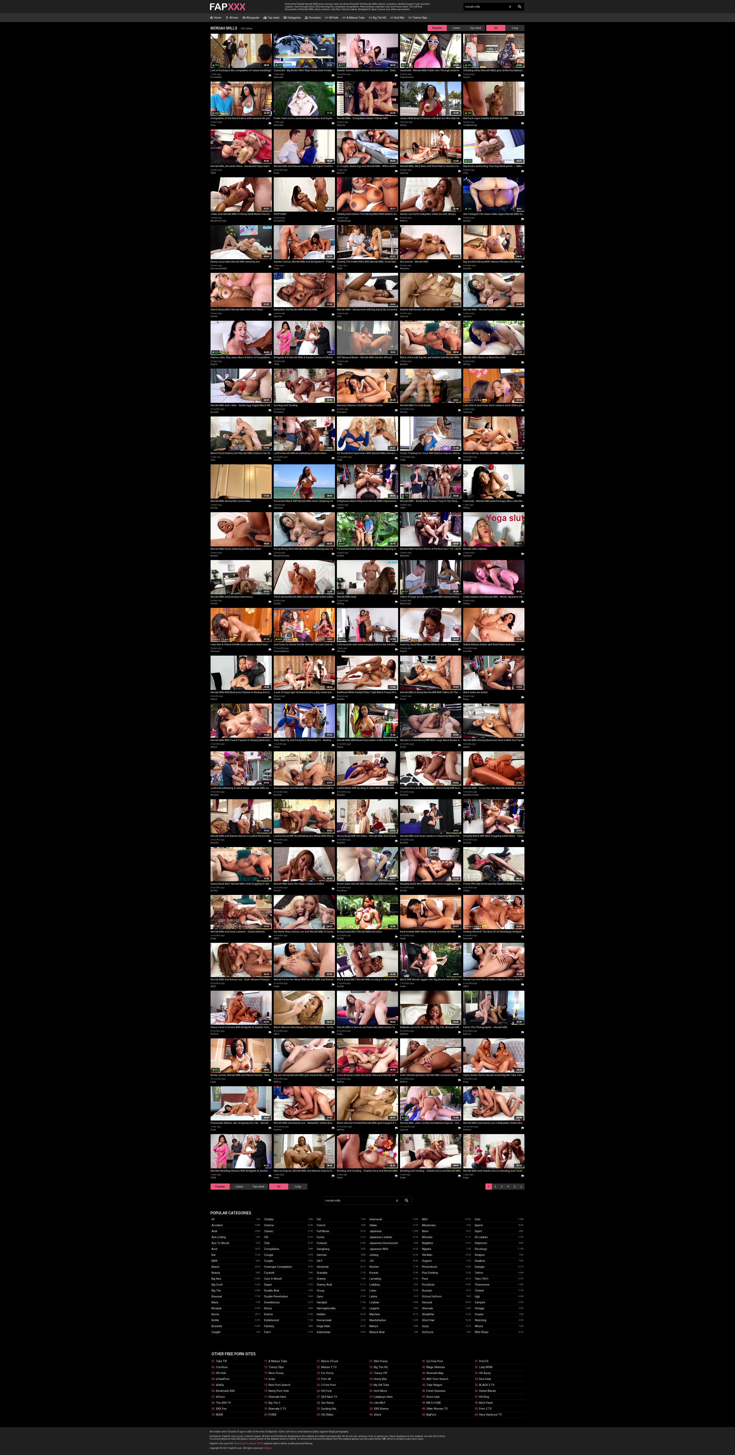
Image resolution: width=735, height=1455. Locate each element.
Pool (425, 1278)
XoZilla (214, 316)
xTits (465, 173)
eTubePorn (222, 1379)
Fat (319, 1219)
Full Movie (323, 1231)
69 (213, 1219)
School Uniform (432, 1296)
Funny (320, 1237)
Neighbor (427, 1243)
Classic (268, 1231)
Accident (217, 1225)
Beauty (216, 1272)
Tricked (479, 1290)
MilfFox (403, 221)
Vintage (479, 1308)
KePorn (341, 173)
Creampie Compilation (278, 1267)
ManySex (404, 268)
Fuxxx (276, 173)
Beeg (466, 699)
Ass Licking (219, 1237)
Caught (216, 1332)
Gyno (320, 1296)
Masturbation (377, 1320)
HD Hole (331, 18)
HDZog (466, 364)
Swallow (480, 1261)
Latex (372, 1290)
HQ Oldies (327, 1414)
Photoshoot (429, 1267)
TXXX (213, 173)
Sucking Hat (328, 1408)
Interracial (375, 1219)
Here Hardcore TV (490, 1414)
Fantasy (269, 1326)
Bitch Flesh (486, 1402)
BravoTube (405, 603)
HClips (466, 603)
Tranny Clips (417, 18)
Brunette (217, 1326)
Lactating (375, 1278)
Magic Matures (435, 1367)
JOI (371, 1261)
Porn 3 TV (485, 1408)
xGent (377, 1414)
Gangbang (323, 1249)
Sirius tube (433, 1397)
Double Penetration (276, 1296)
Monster (427, 1237)
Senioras (467, 412)
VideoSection (407, 77)
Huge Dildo (323, 1326)
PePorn (214, 1034)
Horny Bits (380, 1379)
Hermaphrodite (326, 1308)
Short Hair (428, 1320)
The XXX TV (223, 1402)
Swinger (480, 1267)
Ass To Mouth (220, 1243)
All (495, 27)
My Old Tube (381, 1385)
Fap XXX (228, 7)
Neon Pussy (276, 1373)
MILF (425, 1219)
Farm (267, 1332)
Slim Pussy (381, 1361)
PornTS (483, 1361)
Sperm (479, 1225)
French (321, 1225)
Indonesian (324, 1332)
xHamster (278, 77)
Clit (266, 1237)
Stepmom (481, 1243)
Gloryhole (323, 1267)
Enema (268, 1314)
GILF (320, 1261)
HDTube (341, 651)
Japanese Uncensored (383, 1243)
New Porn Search (279, 1385)
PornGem (279, 412)
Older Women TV (437, 1408)
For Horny (327, 1373)
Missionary (429, 1225)
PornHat (467, 651)
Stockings (481, 1249)
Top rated (271, 18)
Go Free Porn (434, 1361)
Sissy (425, 1326)
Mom (425, 1231)
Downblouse (272, 1302)
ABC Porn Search (437, 1379)
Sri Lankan (481, 1237)
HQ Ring (484, 1397)
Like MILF (380, 1402)
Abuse (268, 1448)
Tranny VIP (380, 1373)
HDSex (466, 508)
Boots (215, 1314)
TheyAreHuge (470, 125)
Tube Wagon (434, 1385)
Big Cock (217, 1284)
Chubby (269, 1219)
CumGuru (222, 1367)
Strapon (480, 1255)
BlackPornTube (218, 221)
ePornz (220, 1397)
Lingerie (374, 1308)
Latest (456, 27)
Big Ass (216, 1278)
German (322, 1255)
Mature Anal (377, 1332)
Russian (427, 1290)
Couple (268, 1261)
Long (515, 27)
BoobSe (467, 268)
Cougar (268, 1255)
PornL (403, 699)
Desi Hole (485, 1379)
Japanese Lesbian (380, 1237)
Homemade (324, 1320)
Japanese (375, 1231)
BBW (214, 1261)
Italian (373, 1225)
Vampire (480, 1302)
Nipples (426, 1249)
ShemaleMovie (281, 651)
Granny (321, 1278)
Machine (374, 1314)
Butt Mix (397, 18)
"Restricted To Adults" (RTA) (248, 1443)
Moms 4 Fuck (329, 1361)
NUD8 (219, 1414)
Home (215, 18)
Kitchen (374, 1267)
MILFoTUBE (433, 1402)
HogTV (466, 77)
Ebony (268, 1308)
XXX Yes (221, 1408)
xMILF (276, 938)
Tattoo (479, 1272)
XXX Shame (381, 1408)
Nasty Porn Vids (279, 1391)
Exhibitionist (271, 1320)
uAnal (340, 77)
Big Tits (216, 1290)
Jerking (373, 1255)
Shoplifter (428, 1314)
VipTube (467, 556)
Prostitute (428, 1284)
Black (215, 1302)
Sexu (213, 125)
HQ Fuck (326, 1391)
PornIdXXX (216, 77)
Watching (480, 1320)
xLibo (272, 1379)
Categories (292, 18)
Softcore (427, 1332)
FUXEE (273, 1414)
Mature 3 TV (329, 1367)
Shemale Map (434, 1373)
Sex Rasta (327, 1402)
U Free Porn (328, 1385)
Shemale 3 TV (277, 1408)
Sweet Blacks (487, 1391)
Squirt (478, 1231)
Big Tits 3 (274, 1402)
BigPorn (431, 1414)
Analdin (467, 221)
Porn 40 (326, 1379)
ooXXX (340, 508)
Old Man (427, 1255)
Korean (373, 1272)
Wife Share (481, 1332)
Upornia (341, 125)
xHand (403, 125)
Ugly (477, 1296)
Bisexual (217, 1296)
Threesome (482, 1284)
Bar (214, 1255)
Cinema (269, 1225)
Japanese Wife (378, 1249)
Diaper (268, 1284)
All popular (250, 18)
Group (320, 1290)
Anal (214, 1231)
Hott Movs (380, 1391)
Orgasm (427, 1261)
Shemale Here (277, 1397)
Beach (215, 1267)
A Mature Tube (353, 18)
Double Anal (271, 1290)
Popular (437, 27)
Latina (373, 1296)
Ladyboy (374, 1284)
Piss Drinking (430, 1272)
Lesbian (374, 1302)
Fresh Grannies (435, 1391)
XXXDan (404, 1034)
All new (231, 18)
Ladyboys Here (383, 1397)
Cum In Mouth (273, 1278)
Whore (479, 1326)
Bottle (215, 1320)
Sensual (427, 1302)
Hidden (321, 1314)
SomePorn (279, 221)
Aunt (214, 1249)
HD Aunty (485, 1373)
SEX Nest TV (329, 1397)
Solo (477, 1219)
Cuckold (269, 1272)
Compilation (271, 1249)
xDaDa (220, 1385)
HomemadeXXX (219, 268)
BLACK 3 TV (487, 1385)
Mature (373, 1326)
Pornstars (313, 18)
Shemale (427, 1308)
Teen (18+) (481, 1278)
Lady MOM (485, 1367)
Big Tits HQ (377, 18)
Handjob (322, 1302)
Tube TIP (221, 1361)
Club (267, 1243)
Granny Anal (324, 1284)
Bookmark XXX (225, 1391)
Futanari (322, 1243)
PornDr (403, 412)
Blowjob (216, 1308)
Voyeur (479, 1314)
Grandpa (322, 1272)
